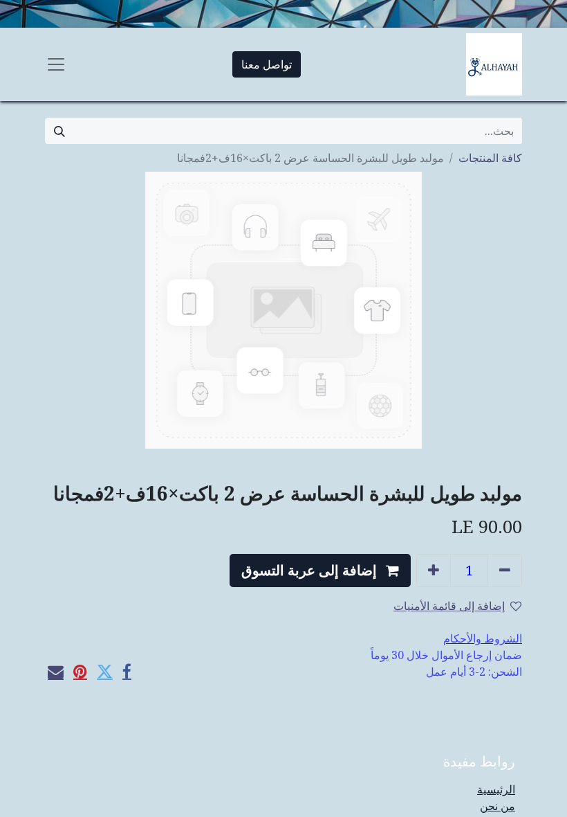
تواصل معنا (266, 64)
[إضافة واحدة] (433, 570)
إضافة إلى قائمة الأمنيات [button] (449, 605)
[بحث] (59, 131)
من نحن (497, 806)
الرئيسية (496, 789)
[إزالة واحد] (504, 570)
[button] (320, 570)
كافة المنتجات (490, 157)
